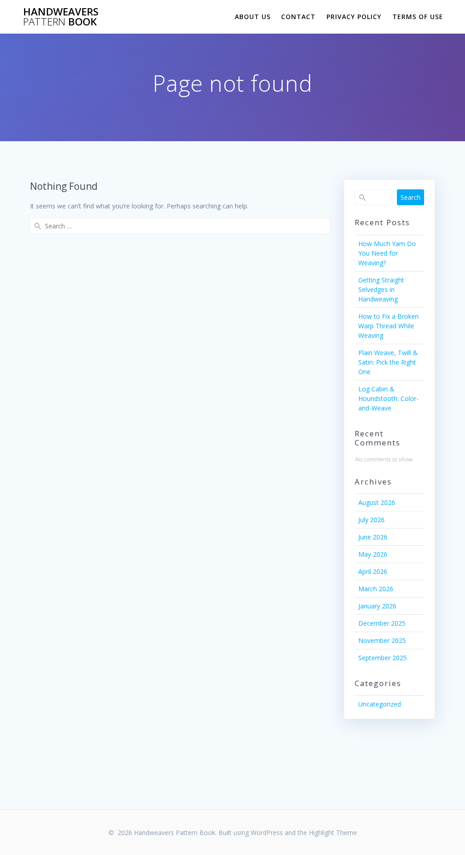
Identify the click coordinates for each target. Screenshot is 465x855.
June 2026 (372, 537)
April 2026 (372, 571)
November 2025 (382, 640)
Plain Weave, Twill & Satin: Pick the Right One (388, 362)
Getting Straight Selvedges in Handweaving (381, 289)
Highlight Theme (333, 832)
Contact (298, 16)
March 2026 (375, 588)
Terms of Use (417, 16)
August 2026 (376, 502)
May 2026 (372, 554)
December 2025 (382, 623)
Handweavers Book (61, 17)
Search (410, 197)
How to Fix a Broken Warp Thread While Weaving (388, 326)
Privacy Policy (353, 16)
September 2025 (382, 657)
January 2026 (377, 606)
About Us (253, 16)
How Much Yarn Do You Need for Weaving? (387, 253)
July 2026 (371, 519)
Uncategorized (379, 704)
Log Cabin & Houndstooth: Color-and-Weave (388, 398)
